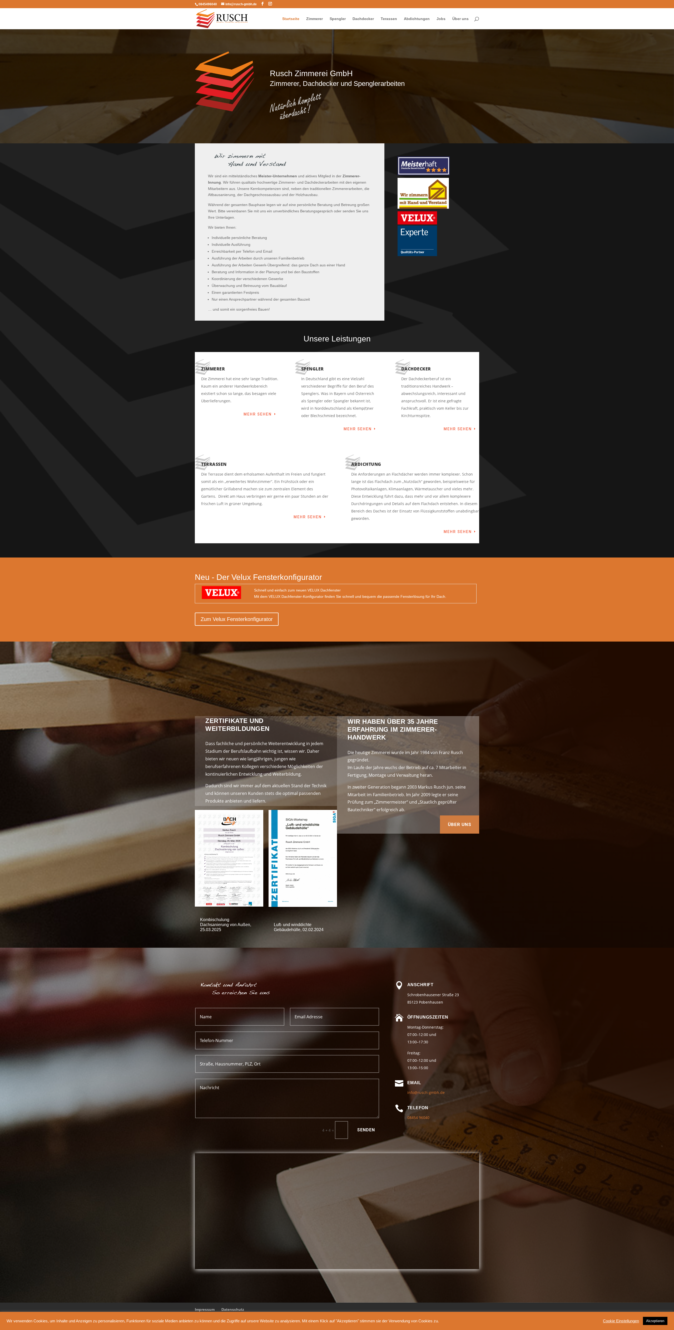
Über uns (460, 19)
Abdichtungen (417, 19)
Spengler (338, 19)
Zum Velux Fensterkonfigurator (237, 619)
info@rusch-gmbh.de (426, 1092)
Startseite (290, 19)
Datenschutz (232, 1309)
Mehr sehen (258, 414)
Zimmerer (314, 19)
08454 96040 (418, 1117)
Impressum (205, 1309)
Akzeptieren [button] (655, 1321)
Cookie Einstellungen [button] (621, 1321)
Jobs (441, 19)
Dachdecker (363, 19)
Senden (366, 1129)
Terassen (389, 19)
